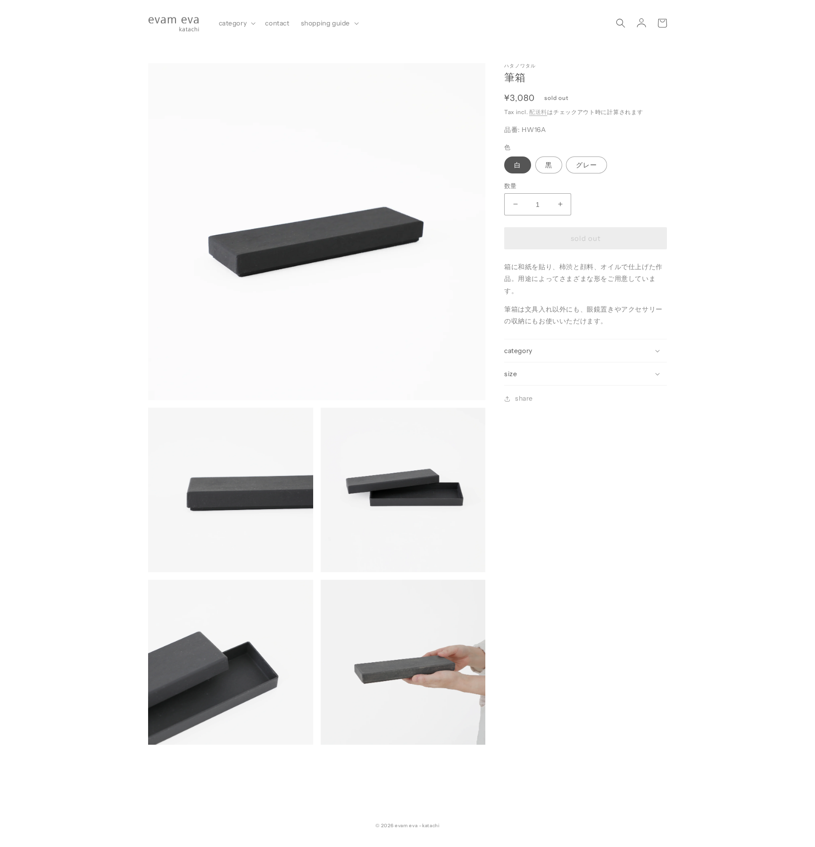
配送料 (538, 111)
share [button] (524, 398)
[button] (236, 23)
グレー (586, 164)
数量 (510, 185)
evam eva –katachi (417, 825)
